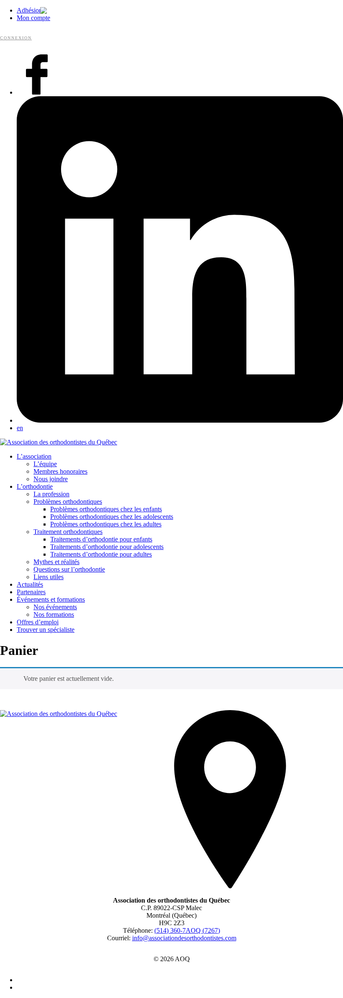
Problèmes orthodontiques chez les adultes (105, 524)
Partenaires (31, 591)
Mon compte (33, 17)
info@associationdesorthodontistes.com (184, 938)
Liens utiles (48, 576)
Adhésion (29, 10)
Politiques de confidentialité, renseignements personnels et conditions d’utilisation (176, 980)
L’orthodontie (35, 486)
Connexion (16, 38)
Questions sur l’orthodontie (69, 569)
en (20, 427)
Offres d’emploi (38, 622)
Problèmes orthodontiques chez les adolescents (111, 516)
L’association (34, 456)
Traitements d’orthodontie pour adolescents (107, 546)
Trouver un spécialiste (45, 629)
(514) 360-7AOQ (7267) (187, 930)
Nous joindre (50, 478)
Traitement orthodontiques (67, 531)
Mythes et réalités (56, 561)
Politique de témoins (175, 988)
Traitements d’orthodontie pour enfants (101, 539)
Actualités (30, 584)
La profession (51, 494)
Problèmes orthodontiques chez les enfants (106, 509)
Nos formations (53, 614)
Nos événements (55, 607)
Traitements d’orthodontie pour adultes (101, 554)
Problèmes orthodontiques (67, 501)
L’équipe (45, 463)
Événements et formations (51, 599)
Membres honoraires (60, 471)
